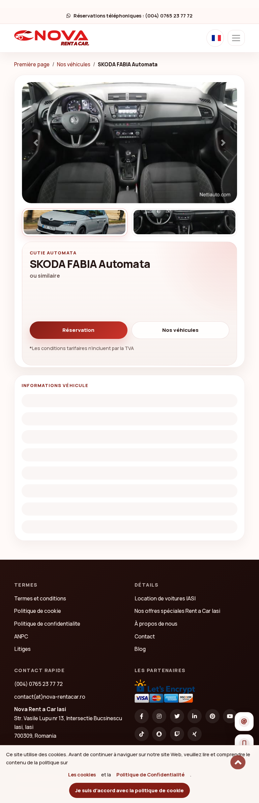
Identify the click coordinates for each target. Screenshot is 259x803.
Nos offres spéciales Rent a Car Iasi (177, 611)
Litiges (22, 649)
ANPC (21, 636)
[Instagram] (159, 716)
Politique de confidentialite (47, 623)
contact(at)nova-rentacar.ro (49, 696)
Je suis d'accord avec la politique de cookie (129, 790)
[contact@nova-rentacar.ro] (244, 721)
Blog (140, 649)
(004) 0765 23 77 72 (38, 684)
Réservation (78, 330)
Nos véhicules (73, 64)
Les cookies (82, 774)
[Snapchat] (159, 734)
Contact (145, 636)
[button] (35, 142)
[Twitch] (177, 734)
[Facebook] (142, 716)
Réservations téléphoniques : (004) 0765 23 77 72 (133, 15)
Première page (32, 64)
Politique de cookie (37, 611)
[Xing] (195, 734)
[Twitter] (177, 716)
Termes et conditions (40, 598)
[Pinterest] (212, 716)
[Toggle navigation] (236, 37)
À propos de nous (156, 623)
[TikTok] (142, 734)
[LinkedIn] (195, 716)
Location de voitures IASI (165, 598)
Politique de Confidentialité (150, 774)
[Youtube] (230, 716)
